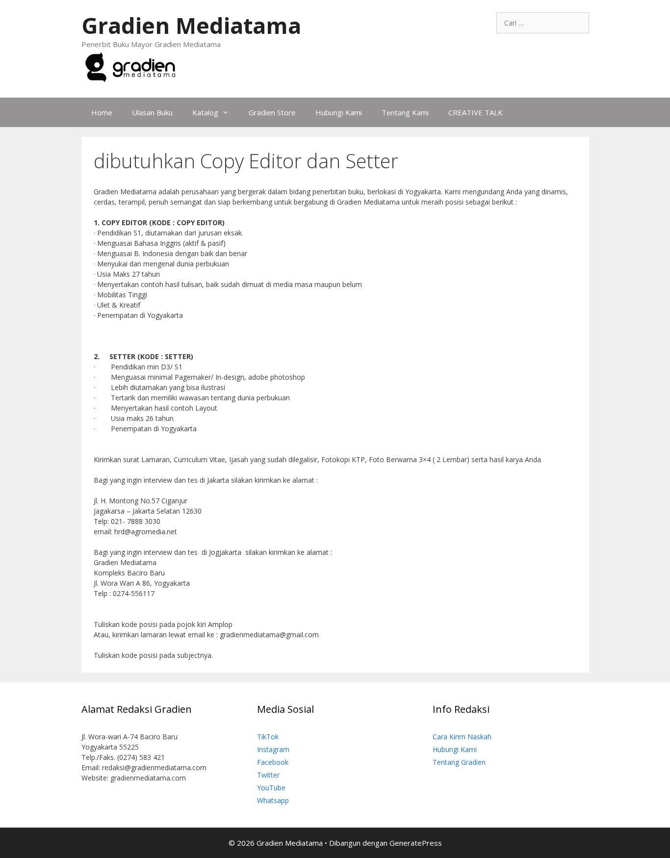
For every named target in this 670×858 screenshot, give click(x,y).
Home (101, 112)
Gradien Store (272, 112)
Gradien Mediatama (191, 25)
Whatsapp (273, 800)
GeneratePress (415, 843)
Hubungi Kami (338, 112)
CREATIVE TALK (475, 112)
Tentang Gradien (459, 762)
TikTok (268, 736)
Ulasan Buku (152, 112)
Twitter (268, 775)
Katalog (205, 112)
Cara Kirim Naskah (462, 736)
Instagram (273, 749)
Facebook (272, 762)
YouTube (271, 787)
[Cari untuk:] (542, 22)
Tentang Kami (405, 112)
